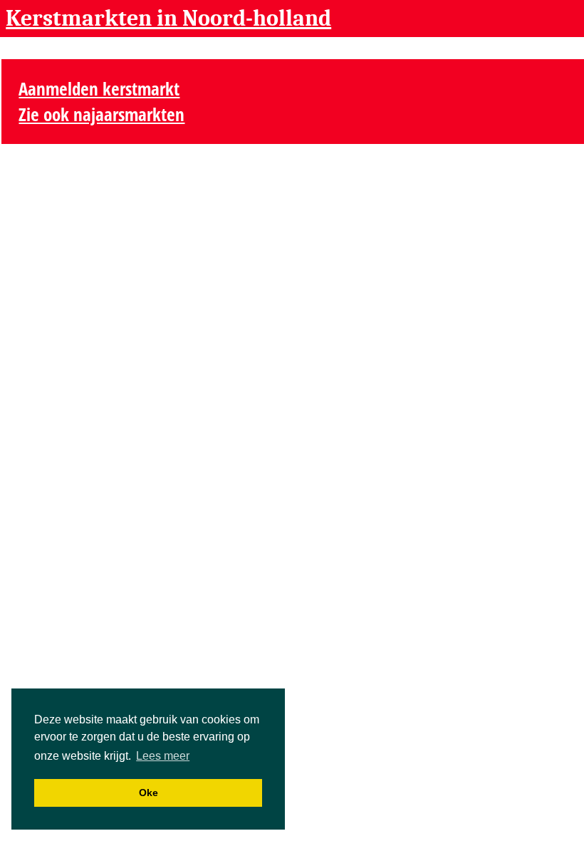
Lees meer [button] (162, 756)
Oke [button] (148, 792)
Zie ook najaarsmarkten (101, 114)
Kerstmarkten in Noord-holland (168, 18)
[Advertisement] (482, 96)
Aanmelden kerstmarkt (99, 88)
